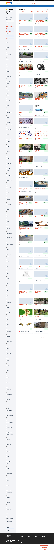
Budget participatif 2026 (24, 537)
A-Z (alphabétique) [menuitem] (27, 11)
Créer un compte (30, 536)
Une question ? (44, 536)
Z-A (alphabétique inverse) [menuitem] (32, 11)
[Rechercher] (22, 3)
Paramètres (44, 549)
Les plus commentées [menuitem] (37, 11)
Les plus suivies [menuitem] (42, 11)
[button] (7, 23)
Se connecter (29, 537)
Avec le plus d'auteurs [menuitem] (46, 11)
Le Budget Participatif (44, 537)
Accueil (22, 536)
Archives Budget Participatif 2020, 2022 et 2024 (24, 542)
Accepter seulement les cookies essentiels (44, 547)
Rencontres (36, 537)
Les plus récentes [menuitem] (23, 11)
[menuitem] (10, 21)
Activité (36, 536)
